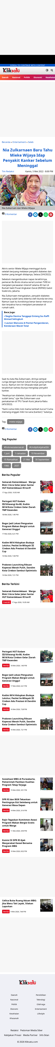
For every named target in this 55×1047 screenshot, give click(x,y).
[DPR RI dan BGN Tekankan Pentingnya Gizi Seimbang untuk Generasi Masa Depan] (46, 804)
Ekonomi (38, 77)
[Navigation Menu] (51, 70)
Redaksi (14, 1030)
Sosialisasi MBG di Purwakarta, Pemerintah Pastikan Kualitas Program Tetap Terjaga (18, 782)
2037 (16, 465)
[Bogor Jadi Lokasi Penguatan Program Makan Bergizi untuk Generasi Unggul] (46, 528)
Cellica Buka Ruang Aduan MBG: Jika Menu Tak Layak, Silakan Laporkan (19, 903)
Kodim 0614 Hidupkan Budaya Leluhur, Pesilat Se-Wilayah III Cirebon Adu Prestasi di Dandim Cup (19, 547)
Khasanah (14, 1018)
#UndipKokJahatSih (39, 447)
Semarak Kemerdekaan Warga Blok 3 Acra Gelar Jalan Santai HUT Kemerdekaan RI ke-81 (19, 485)
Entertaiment (19, 142)
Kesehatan (14, 1013)
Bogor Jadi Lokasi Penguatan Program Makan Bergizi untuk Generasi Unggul (18, 526)
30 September (42, 459)
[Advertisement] (27, 27)
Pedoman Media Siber (31, 1030)
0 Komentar (11, 214)
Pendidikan (41, 995)
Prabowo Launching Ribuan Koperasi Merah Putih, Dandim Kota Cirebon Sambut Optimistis (19, 567)
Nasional (16, 77)
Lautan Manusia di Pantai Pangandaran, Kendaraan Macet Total (26, 324)
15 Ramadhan (11, 459)
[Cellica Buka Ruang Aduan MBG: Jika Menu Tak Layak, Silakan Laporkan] (46, 905)
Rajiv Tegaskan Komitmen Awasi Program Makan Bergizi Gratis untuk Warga (19, 822)
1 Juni (6, 453)
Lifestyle (41, 1013)
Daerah (5, 77)
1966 (6, 465)
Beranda (6, 142)
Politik (27, 77)
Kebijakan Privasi (12, 1035)
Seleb (31, 142)
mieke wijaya (15, 421)
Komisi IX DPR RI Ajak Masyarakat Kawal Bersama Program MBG (17, 843)
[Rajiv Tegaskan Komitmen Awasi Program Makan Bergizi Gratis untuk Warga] (46, 824)
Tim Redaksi (8, 171)
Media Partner (30, 1035)
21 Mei (26, 459)
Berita (6, 665)
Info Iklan (44, 1035)
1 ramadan (20, 453)
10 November (38, 453)
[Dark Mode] (47, 70)
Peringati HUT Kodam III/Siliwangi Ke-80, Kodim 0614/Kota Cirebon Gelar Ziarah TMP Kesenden (19, 506)
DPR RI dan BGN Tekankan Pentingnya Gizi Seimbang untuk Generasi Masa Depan (20, 802)
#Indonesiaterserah (14, 447)
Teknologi (41, 999)
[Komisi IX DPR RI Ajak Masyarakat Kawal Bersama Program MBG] (46, 845)
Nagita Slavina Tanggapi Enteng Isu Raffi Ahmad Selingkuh (26, 318)
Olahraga (41, 1004)
